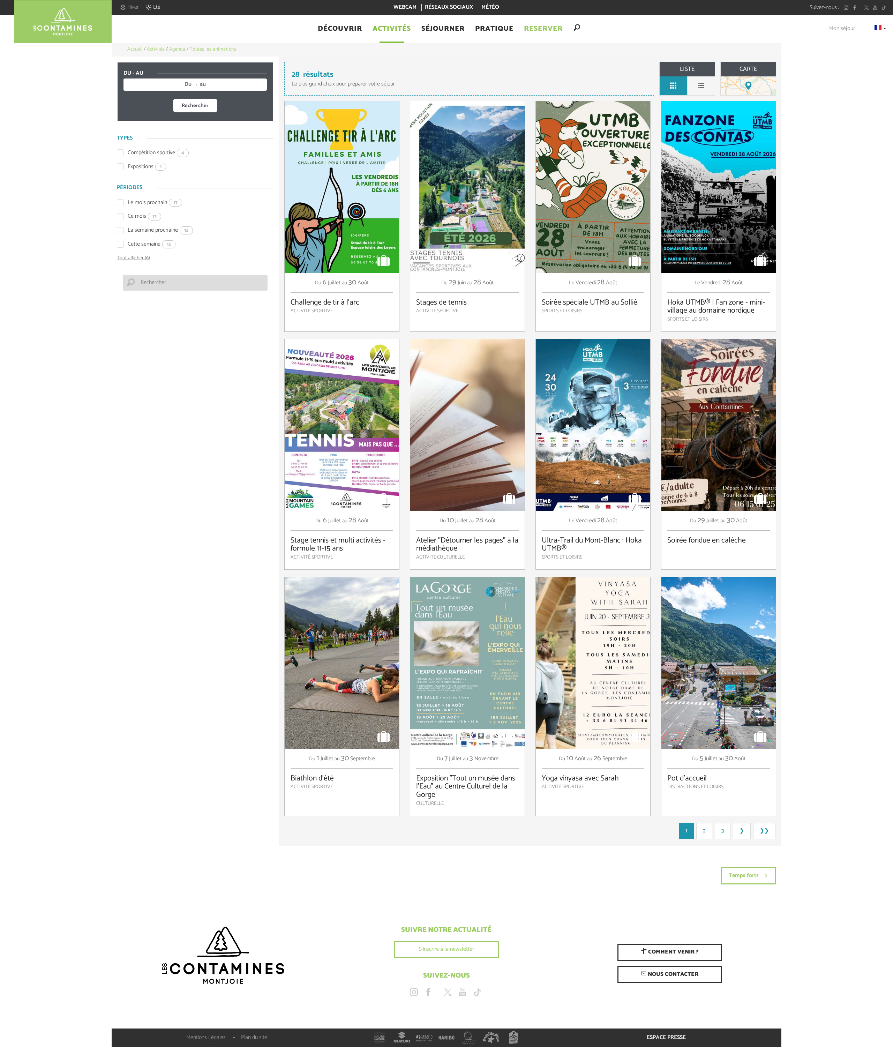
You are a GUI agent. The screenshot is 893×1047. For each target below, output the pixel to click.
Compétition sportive (156, 153)
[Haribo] (446, 1037)
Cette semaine (149, 244)
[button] (340, 29)
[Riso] (424, 1037)
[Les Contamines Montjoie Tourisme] (223, 956)
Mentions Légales (206, 1037)
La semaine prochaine (158, 230)
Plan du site (254, 1037)
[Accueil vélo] (513, 1037)
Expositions (145, 167)
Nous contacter (672, 974)
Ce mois (142, 216)
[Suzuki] (402, 1037)
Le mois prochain (153, 203)
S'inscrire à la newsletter (446, 949)
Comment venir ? (672, 952)
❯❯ (764, 831)
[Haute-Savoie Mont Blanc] (379, 1037)
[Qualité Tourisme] (469, 1037)
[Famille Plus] (491, 1037)
